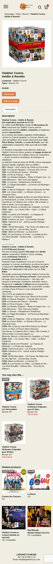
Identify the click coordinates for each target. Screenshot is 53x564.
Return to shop (10, 101)
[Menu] (6, 6)
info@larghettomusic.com (29, 559)
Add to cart (9, 94)
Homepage (9, 14)
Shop (18, 14)
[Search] (40, 7)
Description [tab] (10, 109)
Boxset (25, 14)
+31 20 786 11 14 (28, 557)
